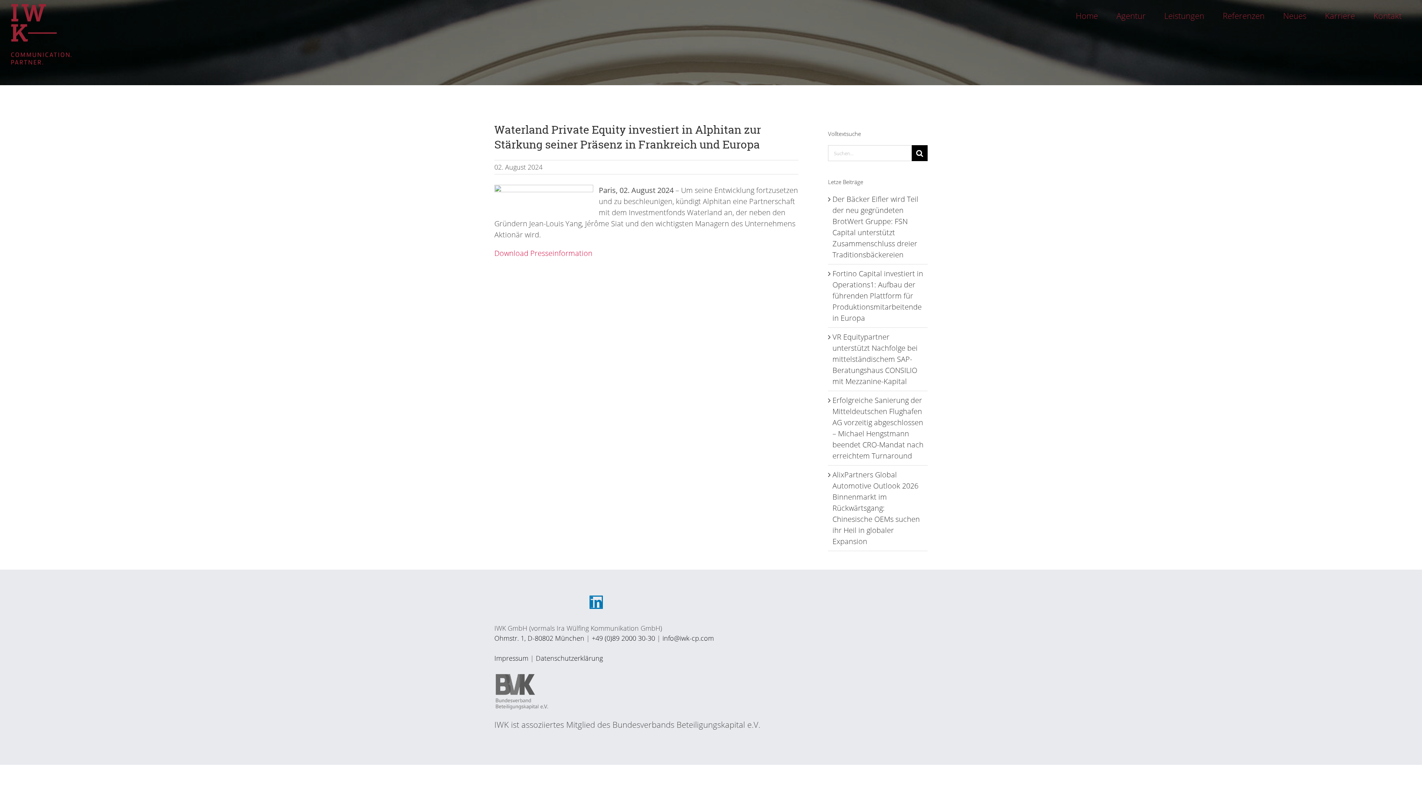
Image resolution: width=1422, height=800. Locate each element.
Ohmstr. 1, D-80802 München (539, 638)
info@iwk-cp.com (688, 638)
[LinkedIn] (596, 602)
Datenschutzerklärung (569, 658)
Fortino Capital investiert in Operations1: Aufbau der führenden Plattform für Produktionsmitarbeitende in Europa (877, 296)
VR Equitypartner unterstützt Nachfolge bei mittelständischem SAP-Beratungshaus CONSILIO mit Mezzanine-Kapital (875, 359)
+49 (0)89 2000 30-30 (623, 638)
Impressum (511, 658)
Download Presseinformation (543, 253)
